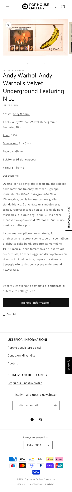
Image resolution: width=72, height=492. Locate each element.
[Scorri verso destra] (44, 63)
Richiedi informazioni (36, 302)
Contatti (13, 363)
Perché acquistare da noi (24, 347)
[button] (7, 6)
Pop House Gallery (34, 479)
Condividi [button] (12, 314)
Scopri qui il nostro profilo (25, 383)
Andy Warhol (21, 114)
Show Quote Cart (68, 217)
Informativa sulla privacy (42, 484)
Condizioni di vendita (21, 355)
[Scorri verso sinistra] (27, 63)
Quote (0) (68, 365)
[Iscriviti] (55, 405)
